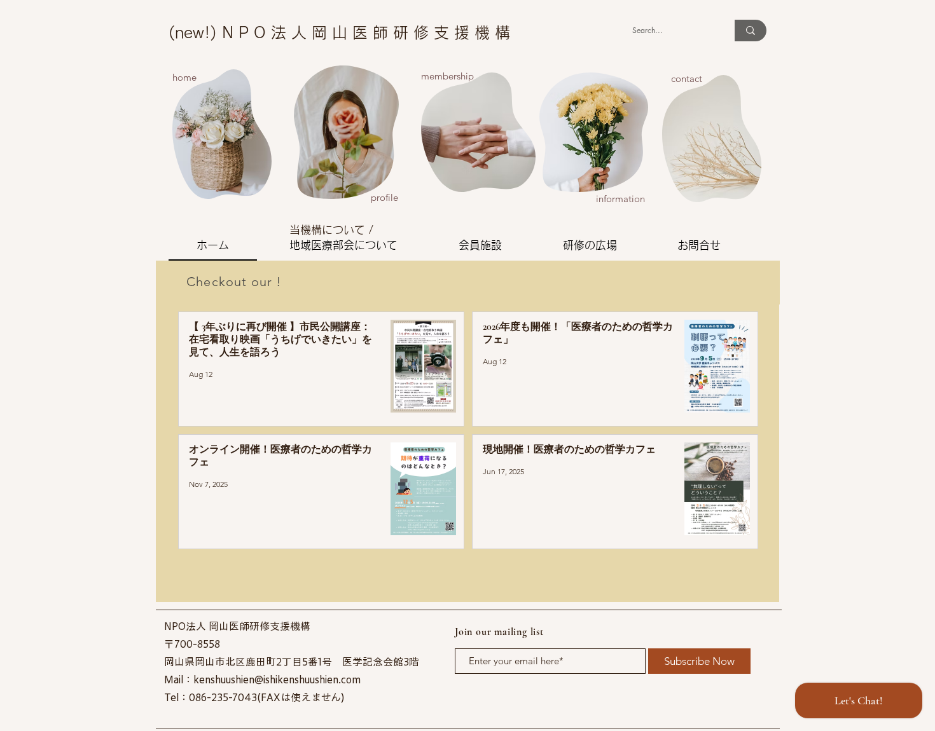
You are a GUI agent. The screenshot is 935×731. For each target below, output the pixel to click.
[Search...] (750, 30)
